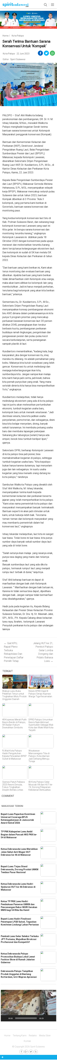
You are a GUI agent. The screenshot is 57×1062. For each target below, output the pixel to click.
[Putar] (4, 1018)
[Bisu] (47, 1018)
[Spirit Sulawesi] (15, 6)
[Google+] (26, 1052)
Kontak (27, 1041)
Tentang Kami (19, 1035)
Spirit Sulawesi (17, 59)
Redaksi (33, 1035)
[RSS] (36, 1052)
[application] (28, 1005)
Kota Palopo (18, 35)
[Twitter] (31, 1052)
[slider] (26, 1018)
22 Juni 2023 (23, 53)
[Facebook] (21, 1052)
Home (6, 35)
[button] (28, 1005)
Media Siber (45, 1035)
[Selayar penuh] (52, 1018)
